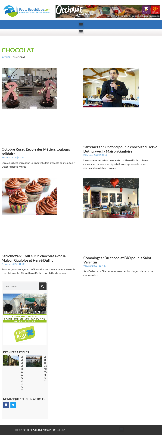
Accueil (6, 57)
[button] (81, 24)
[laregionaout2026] (108, 16)
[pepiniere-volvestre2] (25, 321)
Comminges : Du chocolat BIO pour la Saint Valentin (117, 260)
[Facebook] (6, 405)
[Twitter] (13, 405)
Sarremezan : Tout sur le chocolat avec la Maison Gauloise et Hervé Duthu (34, 258)
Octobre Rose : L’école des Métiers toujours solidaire (36, 151)
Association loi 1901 (44, 430)
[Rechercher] (43, 286)
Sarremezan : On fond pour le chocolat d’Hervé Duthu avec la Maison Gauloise (120, 149)
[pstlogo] (25, 344)
